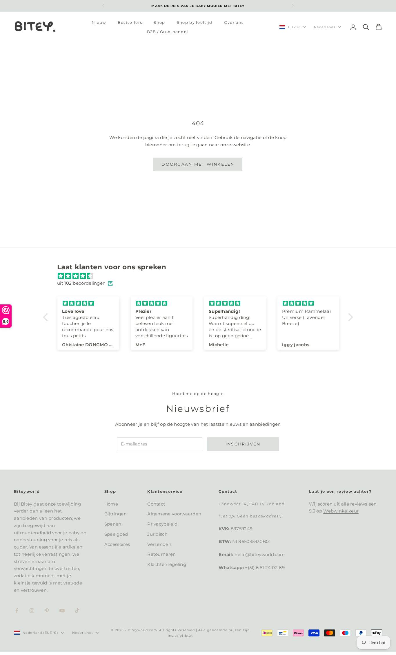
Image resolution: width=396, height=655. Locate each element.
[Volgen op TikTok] (77, 611)
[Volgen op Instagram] (32, 611)
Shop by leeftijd (194, 22)
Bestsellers (130, 22)
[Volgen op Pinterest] (47, 611)
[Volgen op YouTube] (62, 611)
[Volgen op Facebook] (17, 611)
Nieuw (99, 22)
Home (111, 504)
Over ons (234, 22)
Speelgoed (116, 534)
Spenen (112, 524)
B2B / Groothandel (167, 31)
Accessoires (117, 544)
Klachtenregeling (166, 564)
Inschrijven (243, 444)
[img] (201, 276)
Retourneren (161, 554)
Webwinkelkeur (341, 511)
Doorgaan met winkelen (197, 164)
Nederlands (324, 27)
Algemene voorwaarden (174, 514)
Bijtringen (115, 514)
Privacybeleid (162, 524)
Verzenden (159, 544)
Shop (159, 22)
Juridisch (157, 534)
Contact (156, 504)
